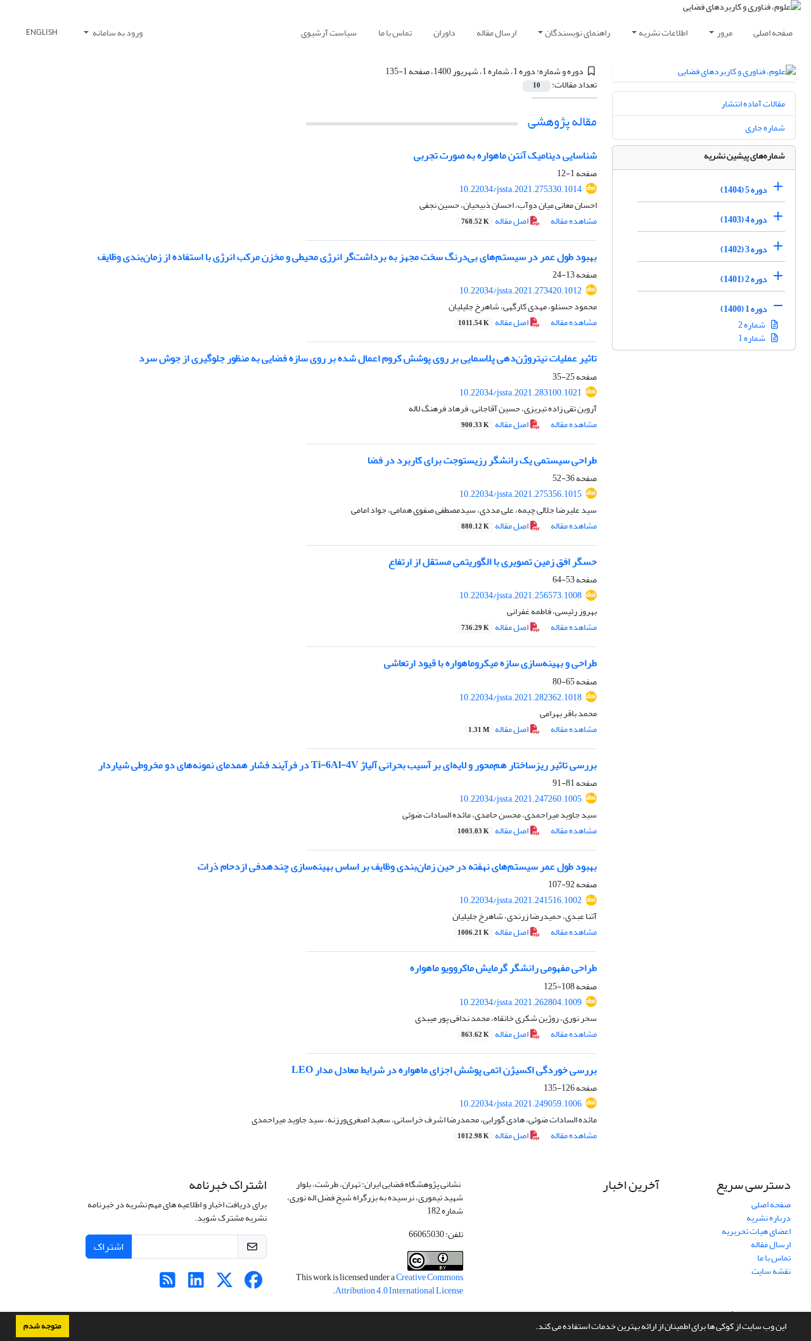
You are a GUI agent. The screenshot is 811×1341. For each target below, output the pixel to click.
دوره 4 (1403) (743, 219)
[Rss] (167, 1283)
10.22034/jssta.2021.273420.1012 (520, 290)
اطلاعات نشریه (663, 32)
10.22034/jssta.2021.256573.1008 (520, 595)
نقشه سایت (771, 1271)
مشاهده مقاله (574, 220)
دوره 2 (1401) (743, 279)
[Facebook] (253, 1283)
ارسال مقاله (496, 32)
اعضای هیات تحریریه (756, 1231)
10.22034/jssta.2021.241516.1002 (520, 900)
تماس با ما (395, 32)
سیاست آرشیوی (329, 32)
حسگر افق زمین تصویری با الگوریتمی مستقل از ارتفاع (492, 561)
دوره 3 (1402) (743, 249)
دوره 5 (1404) (743, 189)
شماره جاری (765, 127)
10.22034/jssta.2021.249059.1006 (520, 1103)
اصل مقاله (495, 220)
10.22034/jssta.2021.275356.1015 (520, 494)
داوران (444, 32)
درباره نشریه (768, 1217)
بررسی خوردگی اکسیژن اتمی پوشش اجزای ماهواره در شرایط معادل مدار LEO (444, 1069)
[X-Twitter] (224, 1283)
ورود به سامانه (117, 32)
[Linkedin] (196, 1283)
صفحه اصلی (773, 32)
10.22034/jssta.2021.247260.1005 (520, 798)
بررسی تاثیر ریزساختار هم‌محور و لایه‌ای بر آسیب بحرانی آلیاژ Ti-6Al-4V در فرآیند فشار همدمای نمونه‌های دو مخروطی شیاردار (347, 764)
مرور (724, 32)
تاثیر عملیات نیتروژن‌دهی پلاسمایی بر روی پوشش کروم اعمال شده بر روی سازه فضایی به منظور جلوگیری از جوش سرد (368, 358)
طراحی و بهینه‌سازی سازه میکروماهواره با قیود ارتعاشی (490, 662)
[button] (532, 1328)
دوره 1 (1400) (743, 309)
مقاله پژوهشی (562, 121)
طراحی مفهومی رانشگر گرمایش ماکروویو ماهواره (503, 967)
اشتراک (109, 1246)
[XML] (377, 71)
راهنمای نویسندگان (577, 32)
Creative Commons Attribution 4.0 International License (399, 1284)
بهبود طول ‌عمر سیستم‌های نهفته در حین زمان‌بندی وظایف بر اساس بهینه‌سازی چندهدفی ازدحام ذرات (397, 866)
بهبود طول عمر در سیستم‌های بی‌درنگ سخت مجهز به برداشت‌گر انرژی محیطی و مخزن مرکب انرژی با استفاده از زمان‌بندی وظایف (347, 256)
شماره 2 (752, 324)
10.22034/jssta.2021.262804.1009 (520, 1002)
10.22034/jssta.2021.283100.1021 (520, 392)
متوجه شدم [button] (42, 1325)
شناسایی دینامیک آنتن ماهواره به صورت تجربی (505, 155)
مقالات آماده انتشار (753, 103)
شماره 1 (752, 338)
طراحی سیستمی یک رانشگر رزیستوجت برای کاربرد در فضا (482, 460)
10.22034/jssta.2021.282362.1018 (520, 697)
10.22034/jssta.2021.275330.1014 (520, 189)
